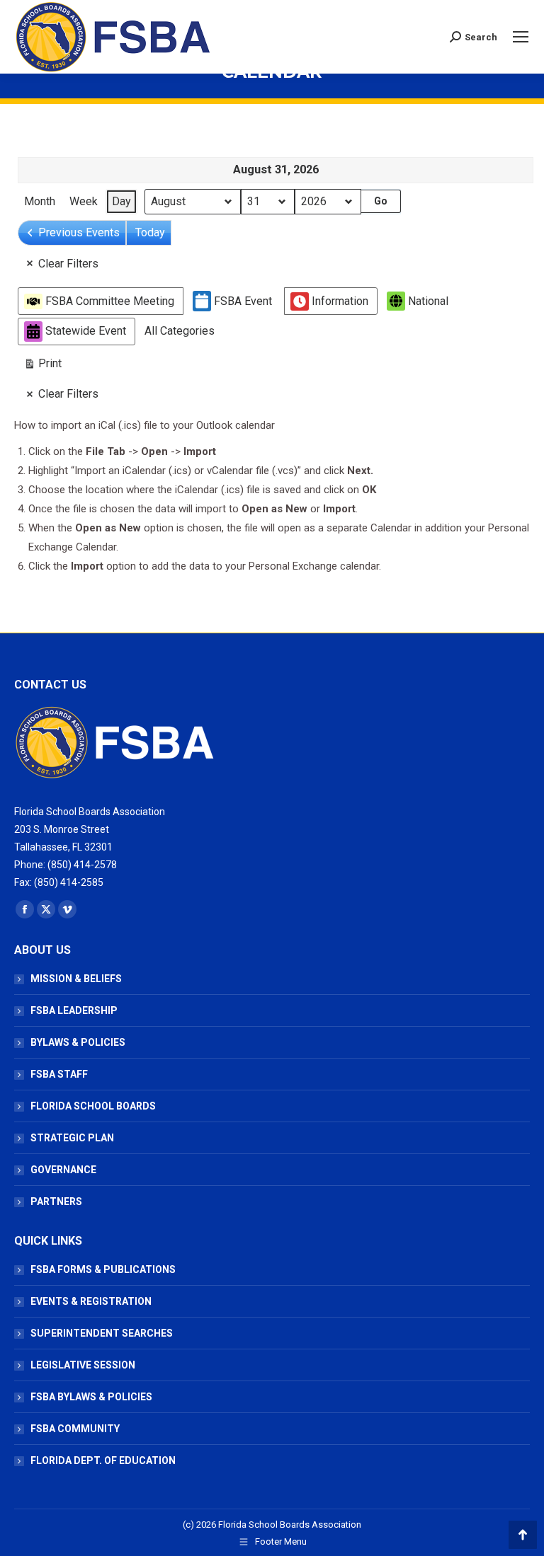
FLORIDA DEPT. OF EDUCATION (103, 1460)
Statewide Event (85, 331)
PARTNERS (56, 1201)
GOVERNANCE (63, 1169)
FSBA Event (243, 301)
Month (39, 201)
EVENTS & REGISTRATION (91, 1301)
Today (150, 232)
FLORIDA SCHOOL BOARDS (93, 1106)
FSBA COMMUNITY (75, 1428)
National (428, 301)
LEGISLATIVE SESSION (82, 1365)
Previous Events (79, 232)
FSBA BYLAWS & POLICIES (91, 1396)
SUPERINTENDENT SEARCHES (101, 1333)
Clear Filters (68, 263)
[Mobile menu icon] (520, 37)
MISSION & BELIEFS (76, 978)
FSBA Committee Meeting (109, 301)
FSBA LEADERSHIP (74, 1010)
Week (83, 201)
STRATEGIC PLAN (72, 1137)
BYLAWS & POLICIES (77, 1042)
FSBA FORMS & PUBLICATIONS (103, 1269)
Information (340, 301)
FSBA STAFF (59, 1074)
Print (42, 366)
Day (121, 201)
